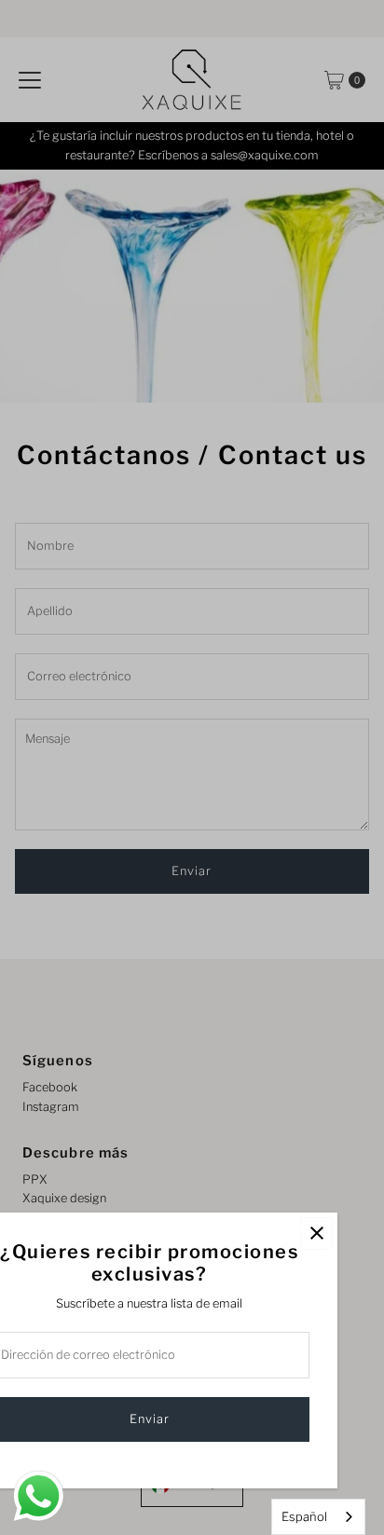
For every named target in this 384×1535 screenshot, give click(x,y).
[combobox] (318, 1517)
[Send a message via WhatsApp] (38, 1496)
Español (304, 1516)
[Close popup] (316, 1233)
